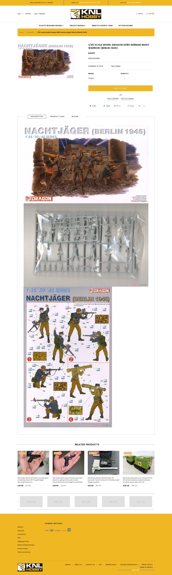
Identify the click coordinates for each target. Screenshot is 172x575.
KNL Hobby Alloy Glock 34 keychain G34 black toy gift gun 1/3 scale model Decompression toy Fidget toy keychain (68, 480)
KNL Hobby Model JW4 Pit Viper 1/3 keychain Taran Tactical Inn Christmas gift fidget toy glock (103, 480)
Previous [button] (20, 468)
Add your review (94, 58)
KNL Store (135, 570)
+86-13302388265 (134, 3)
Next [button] (152, 468)
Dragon (91, 78)
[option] (33, 467)
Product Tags (57, 116)
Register (42, 14)
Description (37, 116)
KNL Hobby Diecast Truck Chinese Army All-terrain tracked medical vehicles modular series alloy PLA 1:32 (137, 480)
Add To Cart (120, 88)
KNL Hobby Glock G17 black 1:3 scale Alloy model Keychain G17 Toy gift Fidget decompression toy (33, 480)
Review (75, 116)
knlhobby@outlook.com (89, 3)
